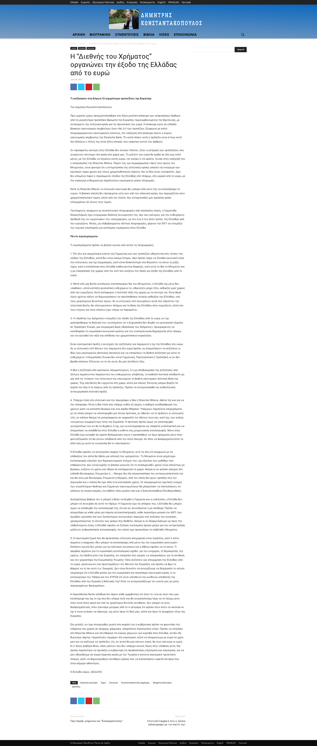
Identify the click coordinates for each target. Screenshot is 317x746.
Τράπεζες (76, 686)
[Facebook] (226, 2)
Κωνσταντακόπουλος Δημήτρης (135, 682)
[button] (243, 35)
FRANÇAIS (231, 743)
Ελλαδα (82, 48)
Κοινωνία (113, 682)
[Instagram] (231, 2)
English (220, 743)
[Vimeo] (240, 2)
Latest (82, 43)
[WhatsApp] (96, 87)
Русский (243, 743)
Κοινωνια (91, 48)
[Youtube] (245, 2)
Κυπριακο (193, 743)
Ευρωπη (152, 743)
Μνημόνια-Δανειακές (162, 682)
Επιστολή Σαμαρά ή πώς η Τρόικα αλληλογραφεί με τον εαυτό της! (166, 723)
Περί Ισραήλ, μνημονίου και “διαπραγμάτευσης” (96, 721)
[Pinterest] (89, 87)
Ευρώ (103, 682)
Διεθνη (183, 743)
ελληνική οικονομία (88, 682)
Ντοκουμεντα (207, 743)
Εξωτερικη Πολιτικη (168, 743)
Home (73, 43)
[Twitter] (236, 2)
